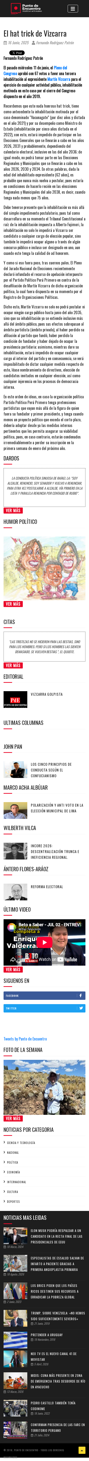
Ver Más (13, 510)
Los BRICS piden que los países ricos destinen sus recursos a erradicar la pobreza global (55, 1291)
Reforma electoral (47, 886)
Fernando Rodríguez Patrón (54, 42)
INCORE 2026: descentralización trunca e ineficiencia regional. (55, 851)
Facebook (12, 995)
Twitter (11, 1008)
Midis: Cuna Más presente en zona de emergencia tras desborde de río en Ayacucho (58, 1381)
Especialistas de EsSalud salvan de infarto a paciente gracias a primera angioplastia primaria (57, 1264)
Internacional (16, 1182)
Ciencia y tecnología (21, 1143)
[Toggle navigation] (73, 8)
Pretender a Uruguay (47, 1334)
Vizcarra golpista (47, 694)
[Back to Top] (82, 1450)
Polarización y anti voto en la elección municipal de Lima (57, 807)
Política (12, 1162)
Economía (13, 1172)
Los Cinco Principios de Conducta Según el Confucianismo (51, 769)
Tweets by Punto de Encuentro (25, 1039)
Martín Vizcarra (58, 79)
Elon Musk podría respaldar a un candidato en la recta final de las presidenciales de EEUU (57, 1236)
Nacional (13, 1153)
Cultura (12, 1192)
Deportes (13, 1202)
